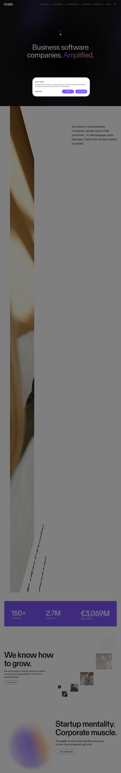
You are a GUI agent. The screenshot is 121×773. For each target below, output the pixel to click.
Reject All (68, 91)
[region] (61, 87)
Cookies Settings (38, 91)
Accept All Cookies (81, 91)
